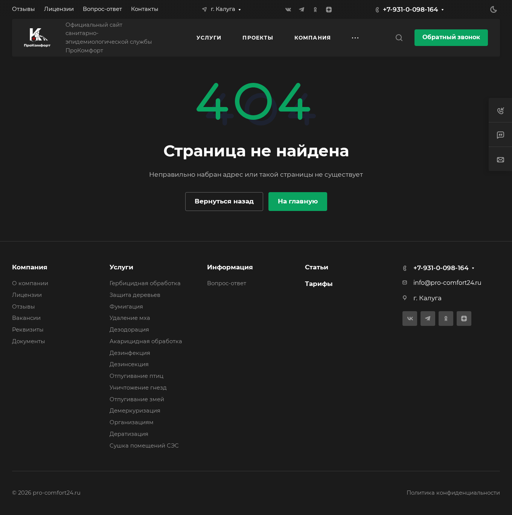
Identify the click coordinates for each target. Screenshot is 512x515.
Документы (28, 341)
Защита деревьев (135, 295)
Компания (29, 267)
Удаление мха (130, 318)
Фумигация (126, 306)
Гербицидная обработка (145, 283)
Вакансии (26, 318)
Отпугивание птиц (136, 376)
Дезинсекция (129, 364)
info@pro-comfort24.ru (447, 282)
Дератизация (129, 434)
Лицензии (27, 295)
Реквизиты (28, 329)
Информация (230, 267)
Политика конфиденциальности (453, 492)
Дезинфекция (130, 353)
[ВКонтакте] (288, 9)
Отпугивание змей (137, 399)
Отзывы (23, 306)
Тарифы (319, 283)
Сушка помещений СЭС (144, 445)
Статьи (316, 267)
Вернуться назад (224, 201)
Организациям (132, 422)
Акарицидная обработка (146, 341)
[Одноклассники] (315, 9)
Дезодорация (129, 329)
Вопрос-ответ (226, 283)
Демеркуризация (135, 410)
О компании (30, 283)
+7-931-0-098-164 (410, 9)
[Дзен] (328, 9)
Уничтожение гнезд (138, 387)
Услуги (121, 267)
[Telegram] (301, 9)
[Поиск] (398, 37)
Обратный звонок (451, 37)
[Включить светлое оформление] (493, 9)
